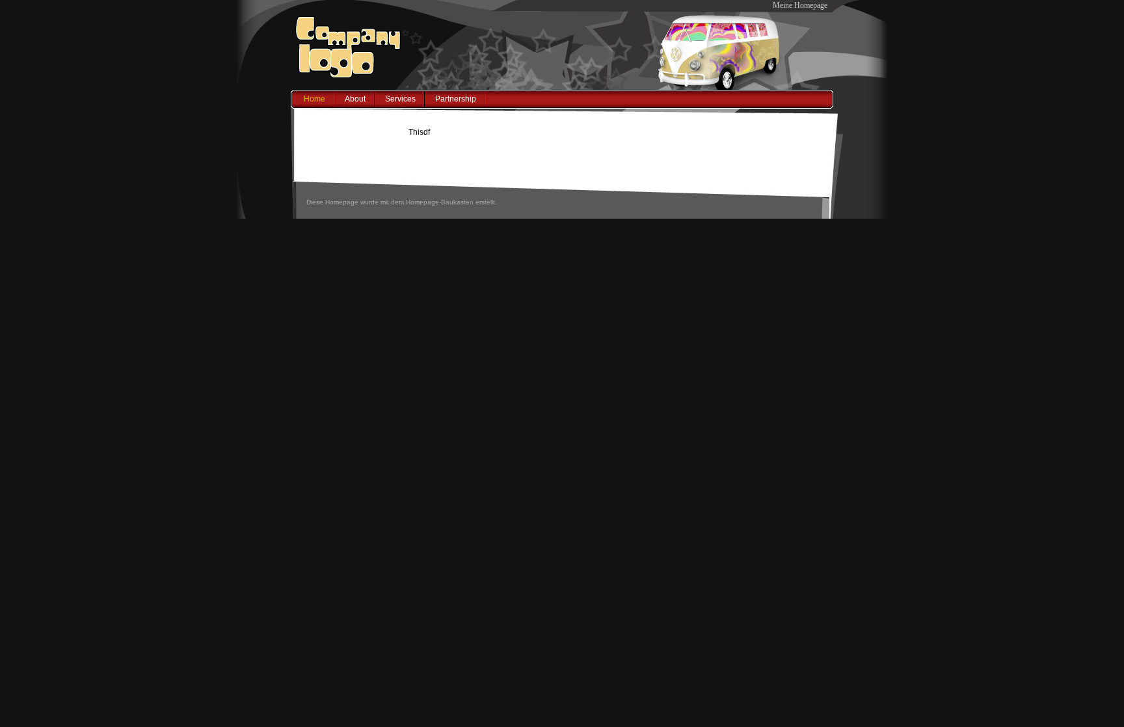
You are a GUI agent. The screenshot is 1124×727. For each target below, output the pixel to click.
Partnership (455, 98)
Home (314, 98)
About (355, 98)
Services (400, 98)
